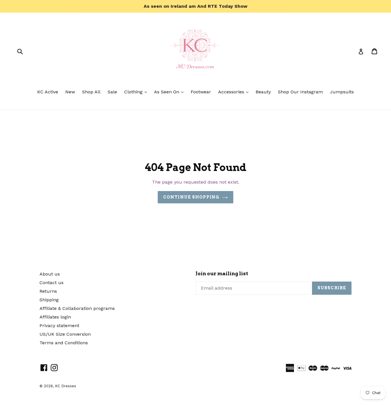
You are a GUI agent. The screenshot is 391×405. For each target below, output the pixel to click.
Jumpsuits (342, 92)
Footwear (201, 92)
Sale (112, 92)
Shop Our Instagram (300, 92)
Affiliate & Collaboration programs (77, 308)
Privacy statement (59, 325)
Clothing (137, 92)
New (70, 92)
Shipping (49, 299)
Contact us (52, 282)
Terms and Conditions (64, 342)
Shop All (91, 92)
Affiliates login (55, 317)
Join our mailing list (222, 273)
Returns (48, 291)
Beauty (263, 92)
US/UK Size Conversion (65, 334)
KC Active (47, 92)
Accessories (234, 92)
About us (50, 274)
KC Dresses (65, 386)
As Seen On (170, 92)
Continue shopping (191, 197)
